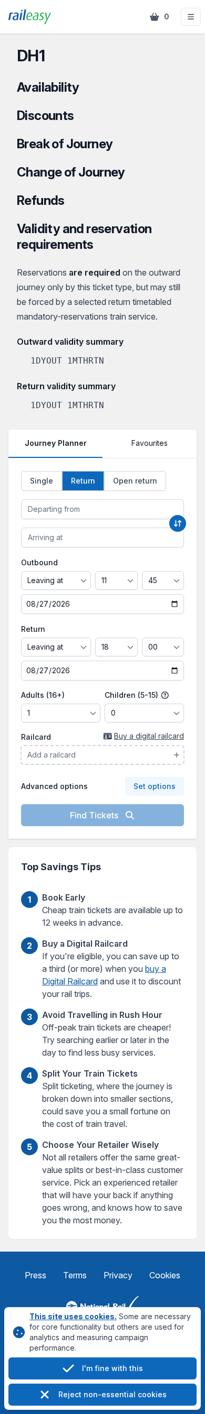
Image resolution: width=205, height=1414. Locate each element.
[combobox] (102, 509)
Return (33, 628)
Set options (155, 786)
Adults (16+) (43, 694)
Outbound (39, 562)
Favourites (149, 443)
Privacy (118, 1275)
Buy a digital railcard (149, 735)
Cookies (164, 1275)
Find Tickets (95, 815)
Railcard (36, 736)
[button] (191, 17)
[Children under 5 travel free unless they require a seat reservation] (165, 695)
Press (35, 1275)
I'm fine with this (112, 1368)
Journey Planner (56, 443)
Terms (75, 1275)
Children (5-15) (132, 694)
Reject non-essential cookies (112, 1394)
